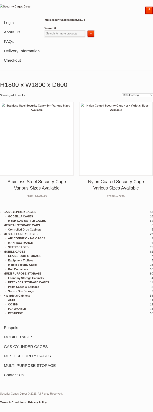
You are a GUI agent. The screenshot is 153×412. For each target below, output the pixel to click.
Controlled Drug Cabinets (24, 229)
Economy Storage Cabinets (26, 278)
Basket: (50, 28)
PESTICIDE (15, 313)
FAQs (9, 41)
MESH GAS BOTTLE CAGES (27, 220)
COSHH (13, 304)
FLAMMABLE (17, 308)
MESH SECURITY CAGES (21, 234)
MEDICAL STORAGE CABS (22, 225)
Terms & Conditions (13, 402)
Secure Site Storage (21, 291)
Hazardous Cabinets (17, 295)
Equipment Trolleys (20, 260)
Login (9, 22)
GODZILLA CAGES (20, 216)
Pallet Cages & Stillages (23, 286)
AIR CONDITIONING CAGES (26, 238)
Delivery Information (22, 51)
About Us (12, 32)
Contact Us (14, 375)
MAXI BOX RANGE (20, 242)
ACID (11, 300)
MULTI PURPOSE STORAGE (22, 273)
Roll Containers (18, 269)
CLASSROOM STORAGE (24, 256)
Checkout (12, 60)
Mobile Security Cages (22, 264)
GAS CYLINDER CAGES (20, 211)
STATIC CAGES (18, 247)
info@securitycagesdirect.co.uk (64, 19)
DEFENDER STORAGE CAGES (28, 282)
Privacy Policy (37, 402)
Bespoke (12, 327)
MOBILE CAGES (14, 251)
